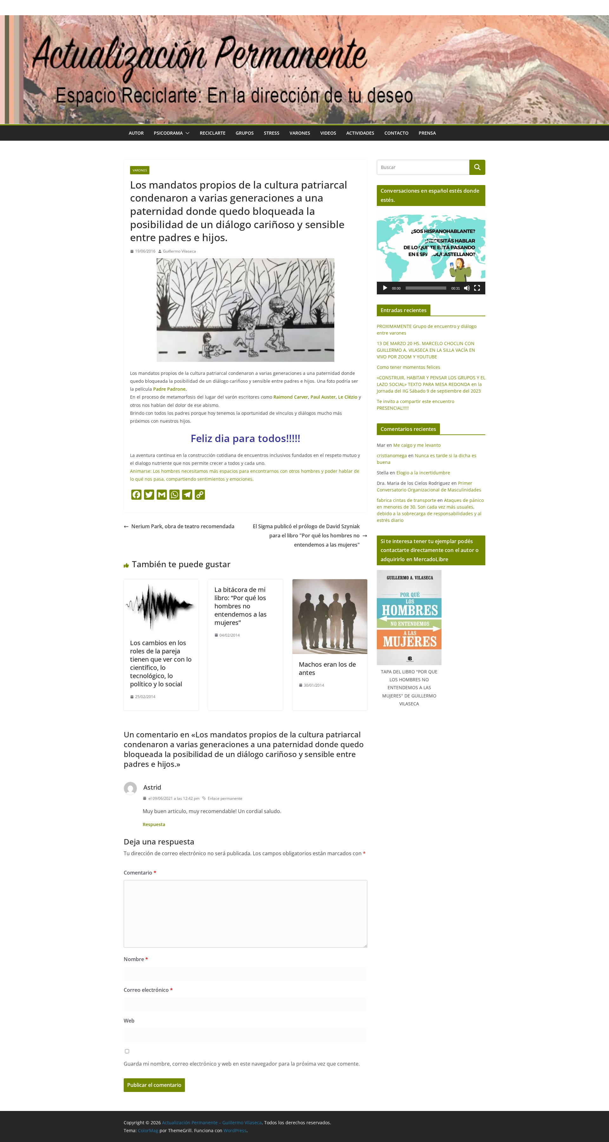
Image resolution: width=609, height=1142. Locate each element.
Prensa (427, 133)
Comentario (140, 872)
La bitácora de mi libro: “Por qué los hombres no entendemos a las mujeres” (240, 606)
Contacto (396, 133)
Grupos (245, 133)
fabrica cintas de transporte (406, 500)
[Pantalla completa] (477, 288)
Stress (271, 133)
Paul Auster (323, 397)
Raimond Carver (290, 397)
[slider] (426, 288)
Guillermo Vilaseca (179, 251)
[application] (431, 252)
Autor (136, 133)
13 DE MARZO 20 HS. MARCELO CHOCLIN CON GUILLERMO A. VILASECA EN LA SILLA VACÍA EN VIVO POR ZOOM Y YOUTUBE (426, 350)
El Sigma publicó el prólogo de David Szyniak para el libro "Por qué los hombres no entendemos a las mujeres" (306, 535)
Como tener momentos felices (408, 367)
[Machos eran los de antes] (329, 583)
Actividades (360, 133)
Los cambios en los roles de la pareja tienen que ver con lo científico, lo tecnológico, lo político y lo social (161, 663)
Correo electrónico (148, 989)
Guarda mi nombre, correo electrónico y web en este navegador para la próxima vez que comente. (242, 1063)
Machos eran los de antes (327, 668)
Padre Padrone (169, 389)
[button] (186, 133)
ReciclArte (213, 133)
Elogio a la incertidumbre (423, 473)
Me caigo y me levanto (417, 445)
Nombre (136, 959)
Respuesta (154, 824)
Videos (328, 133)
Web (129, 1020)
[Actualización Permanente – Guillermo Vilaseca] (304, 19)
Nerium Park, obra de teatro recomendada (182, 526)
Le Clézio (348, 397)
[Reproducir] (385, 288)
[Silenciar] (467, 288)
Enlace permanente (225, 798)
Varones (300, 133)
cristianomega (392, 455)
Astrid (152, 787)
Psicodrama (168, 133)
